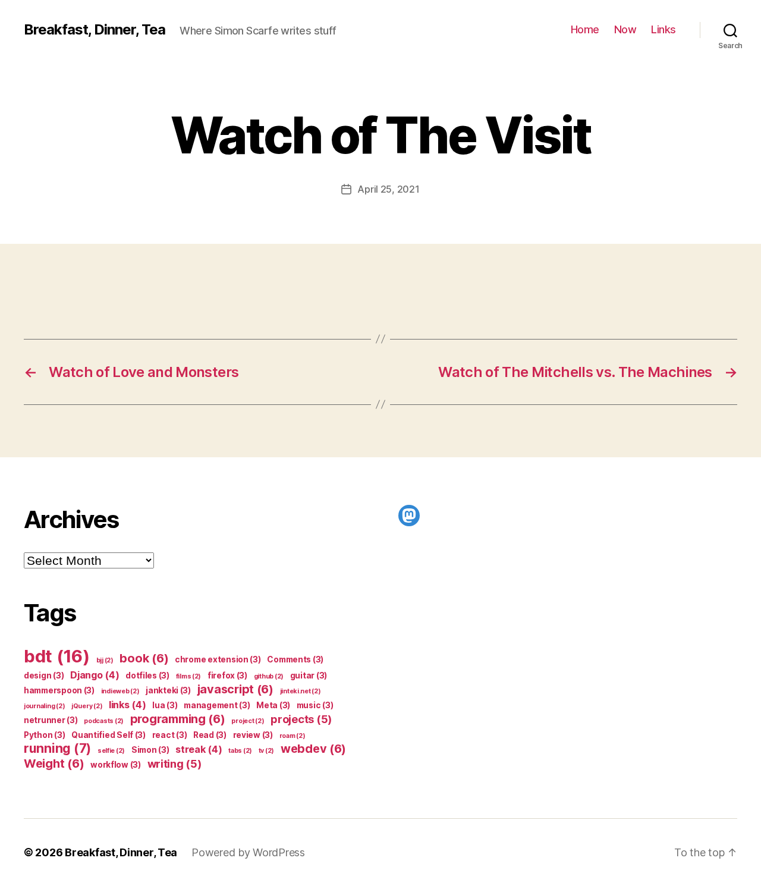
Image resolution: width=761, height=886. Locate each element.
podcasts (104, 721)
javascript (235, 689)
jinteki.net (300, 691)
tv (266, 751)
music (315, 705)
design (44, 675)
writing (174, 763)
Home (585, 29)
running (57, 748)
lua (164, 705)
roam (292, 736)
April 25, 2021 (388, 189)
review (253, 735)
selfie (111, 751)
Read (210, 735)
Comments (295, 659)
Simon (150, 750)
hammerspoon (59, 690)
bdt (57, 656)
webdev (313, 749)
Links (663, 29)
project (247, 721)
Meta (273, 705)
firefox (227, 675)
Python (44, 735)
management (217, 705)
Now (625, 29)
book (144, 658)
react (169, 735)
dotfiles (147, 675)
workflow (115, 764)
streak (198, 749)
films (189, 676)
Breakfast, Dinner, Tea (94, 30)
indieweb (120, 691)
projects (301, 718)
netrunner (51, 720)
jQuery (86, 706)
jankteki (168, 690)
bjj (105, 660)
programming (177, 719)
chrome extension (218, 659)
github (269, 676)
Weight (54, 763)
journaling (44, 706)
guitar (308, 675)
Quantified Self (108, 735)
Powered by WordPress (248, 852)
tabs (240, 751)
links (127, 705)
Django (94, 675)
